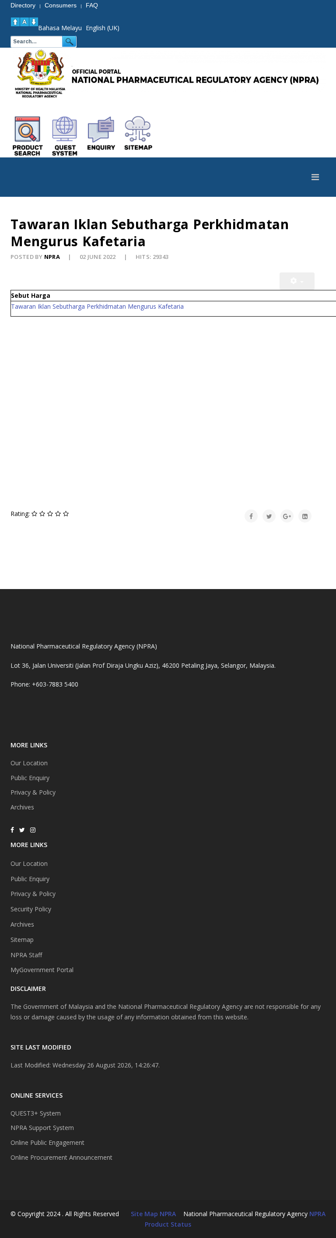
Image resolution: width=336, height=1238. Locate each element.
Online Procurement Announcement (61, 1157)
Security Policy (30, 909)
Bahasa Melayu (60, 28)
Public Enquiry (29, 778)
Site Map (144, 1214)
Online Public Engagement (47, 1142)
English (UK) (102, 28)
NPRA (317, 1214)
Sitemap (22, 939)
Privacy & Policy (33, 792)
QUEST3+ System (35, 1113)
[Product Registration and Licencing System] (64, 136)
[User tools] (297, 281)
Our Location (29, 763)
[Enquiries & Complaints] (101, 136)
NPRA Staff (26, 955)
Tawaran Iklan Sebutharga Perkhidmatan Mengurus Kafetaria (97, 306)
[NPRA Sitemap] (138, 136)
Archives (22, 807)
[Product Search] (28, 136)
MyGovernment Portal (42, 970)
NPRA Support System (42, 1127)
